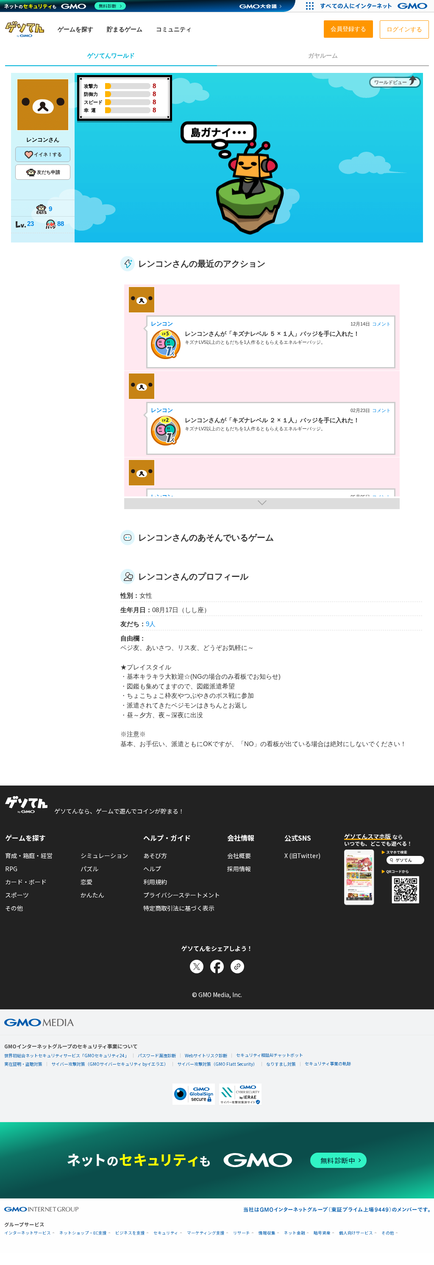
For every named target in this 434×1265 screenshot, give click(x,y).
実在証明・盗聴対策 (23, 1064)
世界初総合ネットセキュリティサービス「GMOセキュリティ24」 (66, 1055)
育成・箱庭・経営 (29, 855)
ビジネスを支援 (130, 1233)
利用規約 (155, 882)
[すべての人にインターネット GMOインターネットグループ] (375, 6)
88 (60, 223)
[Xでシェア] (196, 966)
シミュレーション (104, 855)
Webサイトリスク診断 (206, 1055)
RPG (11, 868)
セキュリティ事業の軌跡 (328, 1063)
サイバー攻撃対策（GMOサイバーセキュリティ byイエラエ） (109, 1064)
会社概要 (239, 855)
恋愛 (86, 882)
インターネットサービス (27, 1233)
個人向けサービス (356, 1233)
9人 (151, 623)
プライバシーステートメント (181, 895)
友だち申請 (48, 172)
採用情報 (239, 868)
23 (30, 223)
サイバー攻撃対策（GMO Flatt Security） (217, 1064)
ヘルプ (152, 868)
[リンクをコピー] (237, 966)
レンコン (162, 323)
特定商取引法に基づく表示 (178, 908)
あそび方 (155, 855)
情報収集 (267, 1233)
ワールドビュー (390, 82)
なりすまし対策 (281, 1064)
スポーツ (17, 895)
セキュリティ (165, 1233)
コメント (381, 323)
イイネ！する (48, 154)
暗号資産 (322, 1233)
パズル (89, 868)
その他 (14, 908)
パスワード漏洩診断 (157, 1055)
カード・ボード (26, 882)
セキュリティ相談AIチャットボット (269, 1055)
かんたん (92, 895)
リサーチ (241, 1233)
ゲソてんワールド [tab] (111, 55)
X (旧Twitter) (302, 855)
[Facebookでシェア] (217, 966)
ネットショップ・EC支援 (83, 1233)
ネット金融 (294, 1233)
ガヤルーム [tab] (323, 55)
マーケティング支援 (206, 1233)
